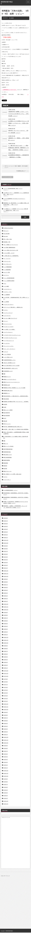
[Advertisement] (14, 842)
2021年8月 (5, 548)
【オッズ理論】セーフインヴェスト (10, 244)
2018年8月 (5, 648)
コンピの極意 (6, 286)
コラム (4, 283)
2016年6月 (5, 720)
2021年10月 (5, 543)
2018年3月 (5, 662)
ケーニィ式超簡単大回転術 (8, 280)
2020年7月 (5, 584)
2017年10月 (5, 676)
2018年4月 (5, 659)
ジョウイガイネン (7, 315)
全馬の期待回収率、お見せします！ (10, 368)
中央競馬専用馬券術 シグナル (9, 359)
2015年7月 (5, 751)
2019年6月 (5, 620)
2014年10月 (5, 776)
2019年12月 (5, 604)
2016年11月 (5, 706)
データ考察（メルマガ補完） (9, 329)
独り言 (4, 418)
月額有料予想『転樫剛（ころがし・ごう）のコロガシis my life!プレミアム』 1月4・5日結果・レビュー (18, 114)
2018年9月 (5, 645)
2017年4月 (5, 692)
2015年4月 (5, 759)
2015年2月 (5, 765)
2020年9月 (5, 579)
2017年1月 (5, 701)
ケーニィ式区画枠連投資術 (8, 277)
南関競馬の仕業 (6, 384)
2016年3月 (5, 728)
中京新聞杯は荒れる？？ (21, 170)
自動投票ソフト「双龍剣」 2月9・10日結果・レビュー (18, 139)
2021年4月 (5, 559)
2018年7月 (5, 651)
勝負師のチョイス (7, 376)
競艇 (4, 440)
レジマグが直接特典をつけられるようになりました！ (14, 198)
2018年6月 (5, 654)
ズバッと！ (5, 321)
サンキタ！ (5, 310)
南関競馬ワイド (6, 393)
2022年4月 (5, 529)
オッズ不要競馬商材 (7, 266)
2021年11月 (5, 540)
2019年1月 (5, 634)
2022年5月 (5, 526)
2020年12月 (5, 570)
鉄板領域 (5, 465)
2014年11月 (5, 773)
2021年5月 (5, 556)
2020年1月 (5, 601)
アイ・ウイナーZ (6, 258)
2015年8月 (5, 748)
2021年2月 (5, 565)
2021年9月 (5, 545)
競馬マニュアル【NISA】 (8, 446)
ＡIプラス (5, 476)
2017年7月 (5, 684)
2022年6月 (5, 523)
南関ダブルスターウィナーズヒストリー (11, 382)
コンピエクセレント (7, 289)
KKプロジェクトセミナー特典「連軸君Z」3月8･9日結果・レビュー (16, 167)
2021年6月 (5, 554)
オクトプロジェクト (7, 264)
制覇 (4, 373)
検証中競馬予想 (6, 412)
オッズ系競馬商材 (7, 269)
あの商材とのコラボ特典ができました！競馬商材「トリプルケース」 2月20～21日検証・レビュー (18, 123)
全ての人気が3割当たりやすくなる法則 (11, 365)
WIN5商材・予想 (6, 241)
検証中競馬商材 (6, 415)
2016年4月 (5, 726)
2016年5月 (5, 723)
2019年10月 (5, 609)
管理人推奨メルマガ (7, 454)
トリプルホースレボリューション (10, 337)
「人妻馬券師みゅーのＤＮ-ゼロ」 (9, 89)
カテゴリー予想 (6, 272)
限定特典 (5, 468)
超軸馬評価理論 (6, 460)
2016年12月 (5, 704)
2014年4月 (5, 792)
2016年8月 (5, 715)
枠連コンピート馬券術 (7, 409)
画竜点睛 (5, 421)
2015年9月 (5, 745)
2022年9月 (5, 518)
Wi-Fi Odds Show (7, 239)
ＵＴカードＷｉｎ (7, 479)
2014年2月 (5, 798)
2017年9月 (5, 679)
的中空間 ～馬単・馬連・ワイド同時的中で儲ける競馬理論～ (16, 429)
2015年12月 (5, 737)
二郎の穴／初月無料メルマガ (9, 362)
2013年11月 (5, 803)
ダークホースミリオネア (8, 326)
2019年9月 (5, 612)
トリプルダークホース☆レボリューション (12, 335)
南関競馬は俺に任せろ (7, 390)
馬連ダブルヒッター (7, 471)
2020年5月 (5, 590)
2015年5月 (5, 756)
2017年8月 (5, 681)
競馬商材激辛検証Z (9, 930)
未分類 (12, 17)
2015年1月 (5, 767)
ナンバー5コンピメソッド (8, 340)
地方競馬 (5, 404)
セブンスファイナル (7, 323)
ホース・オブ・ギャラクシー (9, 348)
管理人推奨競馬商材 (7, 457)
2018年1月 (5, 667)
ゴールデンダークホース (8, 304)
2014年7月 (5, 784)
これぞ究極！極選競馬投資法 (9, 247)
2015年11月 (5, 740)
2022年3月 (5, 531)
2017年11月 (5, 673)
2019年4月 (5, 626)
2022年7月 (5, 520)
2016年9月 (5, 712)
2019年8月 (5, 615)
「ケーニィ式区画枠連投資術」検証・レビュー (12, 188)
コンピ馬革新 (6, 301)
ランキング (5, 351)
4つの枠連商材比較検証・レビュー (10, 490)
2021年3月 (5, 562)
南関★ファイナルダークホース (9, 379)
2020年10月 (5, 576)
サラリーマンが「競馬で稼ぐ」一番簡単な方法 (12, 307)
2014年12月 (5, 770)
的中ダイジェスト (7, 423)
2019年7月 (5, 617)
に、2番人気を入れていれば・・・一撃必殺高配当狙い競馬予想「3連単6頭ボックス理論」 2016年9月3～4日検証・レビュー (18, 147)
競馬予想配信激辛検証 (7, 449)
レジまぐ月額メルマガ (7, 357)
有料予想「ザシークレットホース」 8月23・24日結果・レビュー (18, 131)
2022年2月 (5, 534)
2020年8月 (5, 581)
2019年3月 (5, 629)
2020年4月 (5, 593)
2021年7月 (5, 551)
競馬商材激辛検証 (7, 451)
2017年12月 (5, 670)
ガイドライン (6, 275)
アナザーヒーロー (7, 261)
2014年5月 (5, 790)
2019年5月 (5, 623)
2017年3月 (5, 695)
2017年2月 (5, 698)
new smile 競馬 (6, 233)
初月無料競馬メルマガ (7, 371)
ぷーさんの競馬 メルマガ (8, 252)
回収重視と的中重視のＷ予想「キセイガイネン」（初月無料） (16, 401)
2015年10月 (5, 742)
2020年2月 (5, 598)
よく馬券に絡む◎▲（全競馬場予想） (11, 255)
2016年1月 (5, 734)
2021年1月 (5, 567)
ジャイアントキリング (7, 312)
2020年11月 (5, 573)
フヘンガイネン (6, 343)
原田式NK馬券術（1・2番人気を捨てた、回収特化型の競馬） (15, 396)
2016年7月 (5, 717)
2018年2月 (5, 665)
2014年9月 (5, 778)
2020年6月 (5, 587)
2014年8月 (5, 781)
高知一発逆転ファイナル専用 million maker (12, 474)
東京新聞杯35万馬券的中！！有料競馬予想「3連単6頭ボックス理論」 (18, 156)
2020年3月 (5, 595)
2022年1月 (5, 537)
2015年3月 (5, 762)
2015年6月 (5, 753)
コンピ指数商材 (6, 294)
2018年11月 (5, 640)
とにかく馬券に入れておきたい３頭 (10, 250)
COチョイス (5, 230)
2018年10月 (5, 642)
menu (28, 1)
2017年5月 (5, 690)
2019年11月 (5, 606)
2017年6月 (5, 687)
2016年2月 (5, 731)
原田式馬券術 (6, 398)
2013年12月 (5, 801)
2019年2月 (5, 631)
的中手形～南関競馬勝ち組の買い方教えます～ (12, 426)
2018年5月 (5, 656)
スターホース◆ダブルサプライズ (10, 318)
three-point (5, 236)
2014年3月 (5, 795)
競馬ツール (5, 443)
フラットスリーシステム (8, 346)
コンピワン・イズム (7, 291)
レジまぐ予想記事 (7, 354)
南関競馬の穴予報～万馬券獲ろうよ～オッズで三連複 (14, 387)
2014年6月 (5, 787)
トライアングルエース (7, 332)
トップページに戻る (7, 177)
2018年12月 (5, 637)
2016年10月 (5, 709)
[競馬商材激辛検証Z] (7, 3)
